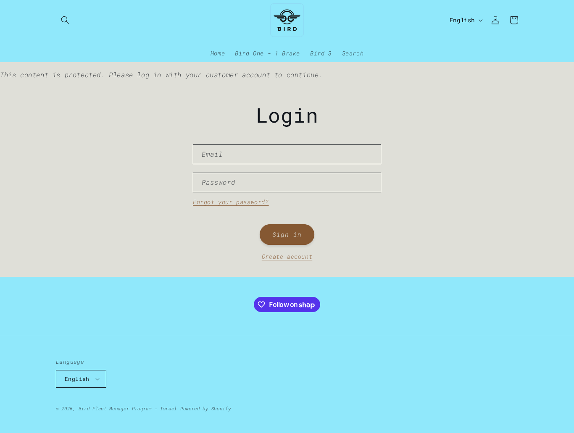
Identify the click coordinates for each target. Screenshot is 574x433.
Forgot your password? (231, 202)
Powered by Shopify (205, 408)
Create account (287, 256)
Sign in (287, 234)
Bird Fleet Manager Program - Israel (128, 408)
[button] (65, 20)
